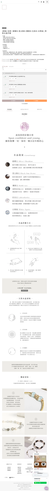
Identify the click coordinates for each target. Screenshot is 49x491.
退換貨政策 (19, 473)
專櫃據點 (9, 470)
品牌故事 (9, 467)
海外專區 (19, 468)
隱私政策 (19, 471)
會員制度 (9, 468)
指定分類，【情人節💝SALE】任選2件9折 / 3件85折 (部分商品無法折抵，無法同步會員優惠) (23, 59)
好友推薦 (19, 470)
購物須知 (19, 467)
